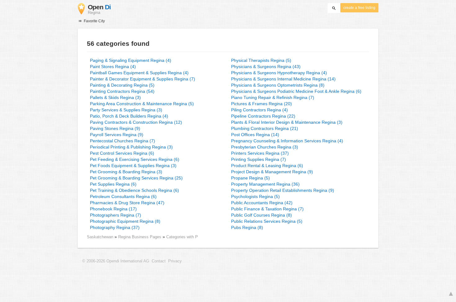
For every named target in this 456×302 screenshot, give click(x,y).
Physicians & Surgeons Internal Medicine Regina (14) (283, 78)
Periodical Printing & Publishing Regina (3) (131, 147)
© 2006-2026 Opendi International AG (115, 261)
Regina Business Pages (140, 237)
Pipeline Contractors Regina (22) (263, 116)
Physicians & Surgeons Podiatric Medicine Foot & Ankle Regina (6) (296, 91)
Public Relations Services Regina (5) (266, 221)
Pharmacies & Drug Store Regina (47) (127, 202)
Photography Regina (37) (115, 227)
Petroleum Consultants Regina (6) (123, 196)
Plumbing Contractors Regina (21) (264, 128)
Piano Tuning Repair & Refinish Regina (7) (272, 97)
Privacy (175, 261)
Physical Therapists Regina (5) (261, 60)
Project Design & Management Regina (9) (272, 171)
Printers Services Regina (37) (260, 153)
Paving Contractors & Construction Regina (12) (136, 122)
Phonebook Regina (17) (113, 208)
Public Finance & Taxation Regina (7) (267, 208)
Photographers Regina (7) (115, 215)
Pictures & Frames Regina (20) (261, 103)
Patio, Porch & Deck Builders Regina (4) (129, 116)
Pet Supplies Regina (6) (113, 184)
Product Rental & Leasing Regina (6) (267, 165)
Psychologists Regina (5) (255, 196)
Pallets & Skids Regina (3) (115, 97)
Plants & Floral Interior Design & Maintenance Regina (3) (286, 122)
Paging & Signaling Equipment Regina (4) (130, 60)
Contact (159, 261)
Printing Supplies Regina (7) (258, 159)
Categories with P (182, 237)
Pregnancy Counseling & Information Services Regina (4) (287, 140)
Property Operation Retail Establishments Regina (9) (282, 190)
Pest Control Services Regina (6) (122, 153)
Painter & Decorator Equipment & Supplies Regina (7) (142, 78)
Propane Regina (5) (250, 177)
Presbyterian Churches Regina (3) (264, 147)
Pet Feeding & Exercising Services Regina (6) (134, 159)
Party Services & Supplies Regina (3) (126, 109)
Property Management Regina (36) (265, 184)
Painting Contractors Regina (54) (122, 91)
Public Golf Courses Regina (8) (261, 215)
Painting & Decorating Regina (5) (122, 85)
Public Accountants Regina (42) (262, 202)
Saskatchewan (100, 237)
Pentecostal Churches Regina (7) (122, 140)
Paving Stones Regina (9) (115, 128)
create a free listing (359, 8)
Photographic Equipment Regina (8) (125, 221)
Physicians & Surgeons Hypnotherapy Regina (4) (279, 72)
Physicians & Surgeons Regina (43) (266, 66)
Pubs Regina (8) (247, 227)
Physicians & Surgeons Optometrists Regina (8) (277, 85)
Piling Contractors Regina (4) (259, 109)
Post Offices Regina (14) (255, 134)
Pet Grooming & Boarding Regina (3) (126, 171)
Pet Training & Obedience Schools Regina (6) (134, 190)
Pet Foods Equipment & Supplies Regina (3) (133, 165)
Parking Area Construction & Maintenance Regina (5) (142, 103)
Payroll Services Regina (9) (116, 134)
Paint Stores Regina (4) (113, 66)
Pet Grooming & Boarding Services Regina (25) (136, 177)
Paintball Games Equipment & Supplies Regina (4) (139, 72)
